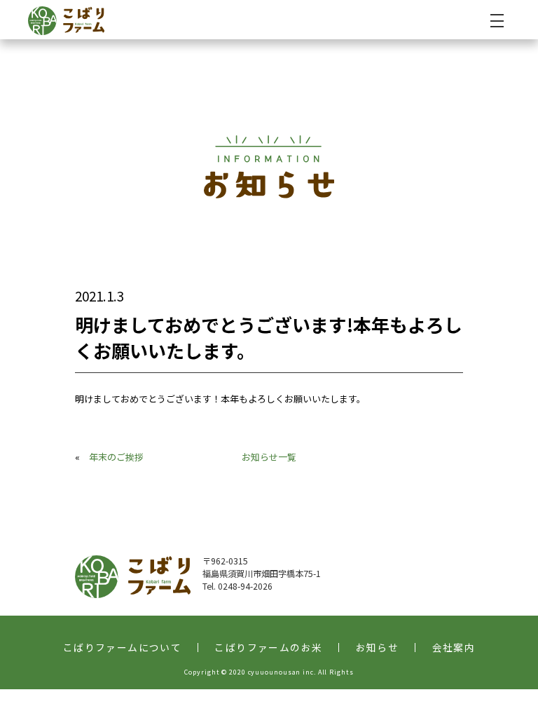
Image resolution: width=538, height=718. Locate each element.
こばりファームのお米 (268, 648)
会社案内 (454, 648)
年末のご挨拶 (116, 456)
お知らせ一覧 (269, 456)
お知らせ (377, 648)
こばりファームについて (122, 648)
